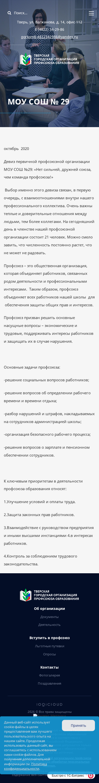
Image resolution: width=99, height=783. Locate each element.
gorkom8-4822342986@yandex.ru (49, 36)
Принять (78, 725)
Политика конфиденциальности (25, 766)
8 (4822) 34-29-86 (49, 29)
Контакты (49, 667)
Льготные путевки (49, 646)
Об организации (49, 609)
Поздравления (49, 683)
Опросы (49, 654)
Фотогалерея (49, 675)
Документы (49, 616)
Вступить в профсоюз (49, 638)
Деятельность (49, 624)
